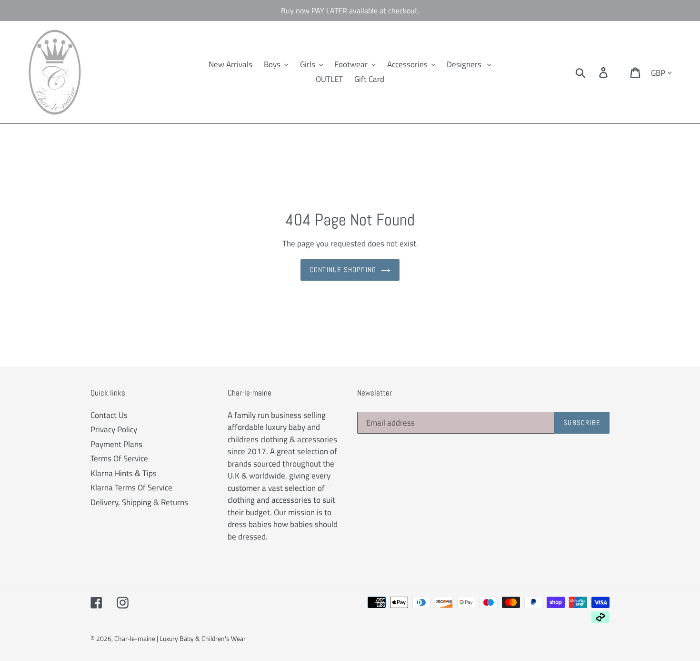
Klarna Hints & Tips (123, 473)
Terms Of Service (119, 458)
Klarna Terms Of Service (131, 487)
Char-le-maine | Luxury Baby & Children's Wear (180, 638)
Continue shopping (343, 269)
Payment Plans (116, 444)
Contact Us (109, 415)
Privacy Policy (113, 429)
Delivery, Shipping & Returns (139, 502)
